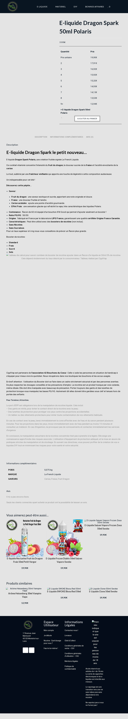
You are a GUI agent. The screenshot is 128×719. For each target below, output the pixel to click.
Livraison (68, 635)
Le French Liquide (52, 474)
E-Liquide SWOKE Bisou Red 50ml (64, 591)
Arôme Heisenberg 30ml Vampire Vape (24, 595)
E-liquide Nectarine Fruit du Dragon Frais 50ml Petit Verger (25, 560)
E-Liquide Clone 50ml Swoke (103, 591)
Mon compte (49, 630)
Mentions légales (71, 661)
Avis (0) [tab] (89, 137)
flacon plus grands (77, 231)
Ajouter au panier (87, 118)
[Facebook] (25, 650)
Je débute (48, 635)
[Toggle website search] (121, 6)
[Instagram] (31, 650)
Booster (40, 381)
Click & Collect (70, 641)
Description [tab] (41, 137)
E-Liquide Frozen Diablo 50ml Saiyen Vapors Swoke (64, 560)
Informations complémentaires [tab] (66, 137)
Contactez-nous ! (71, 630)
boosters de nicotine (61, 221)
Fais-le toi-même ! (51, 648)
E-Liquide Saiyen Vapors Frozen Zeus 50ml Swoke (103, 527)
